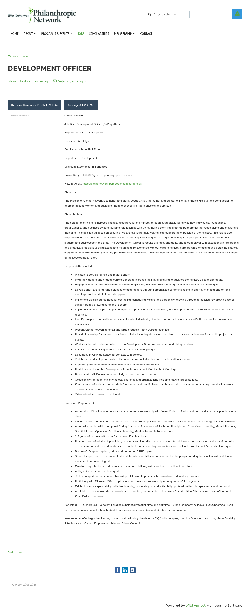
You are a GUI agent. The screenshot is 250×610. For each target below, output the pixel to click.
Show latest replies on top (28, 81)
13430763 (88, 105)
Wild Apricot (196, 605)
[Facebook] (117, 570)
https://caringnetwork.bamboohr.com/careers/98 (112, 183)
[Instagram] (133, 570)
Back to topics (20, 56)
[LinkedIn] (125, 570)
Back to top (15, 552)
